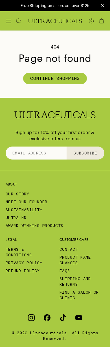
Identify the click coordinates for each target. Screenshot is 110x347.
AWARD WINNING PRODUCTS (34, 225)
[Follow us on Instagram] (31, 317)
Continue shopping (55, 78)
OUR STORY (17, 194)
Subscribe (85, 153)
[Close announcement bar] (102, 5)
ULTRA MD (16, 217)
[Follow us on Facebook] (47, 317)
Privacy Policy (24, 263)
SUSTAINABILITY (24, 210)
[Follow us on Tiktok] (63, 317)
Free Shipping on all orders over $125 (55, 5)
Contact (69, 249)
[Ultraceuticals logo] (55, 21)
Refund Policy (23, 271)
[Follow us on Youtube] (78, 317)
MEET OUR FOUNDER (26, 202)
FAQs (65, 271)
